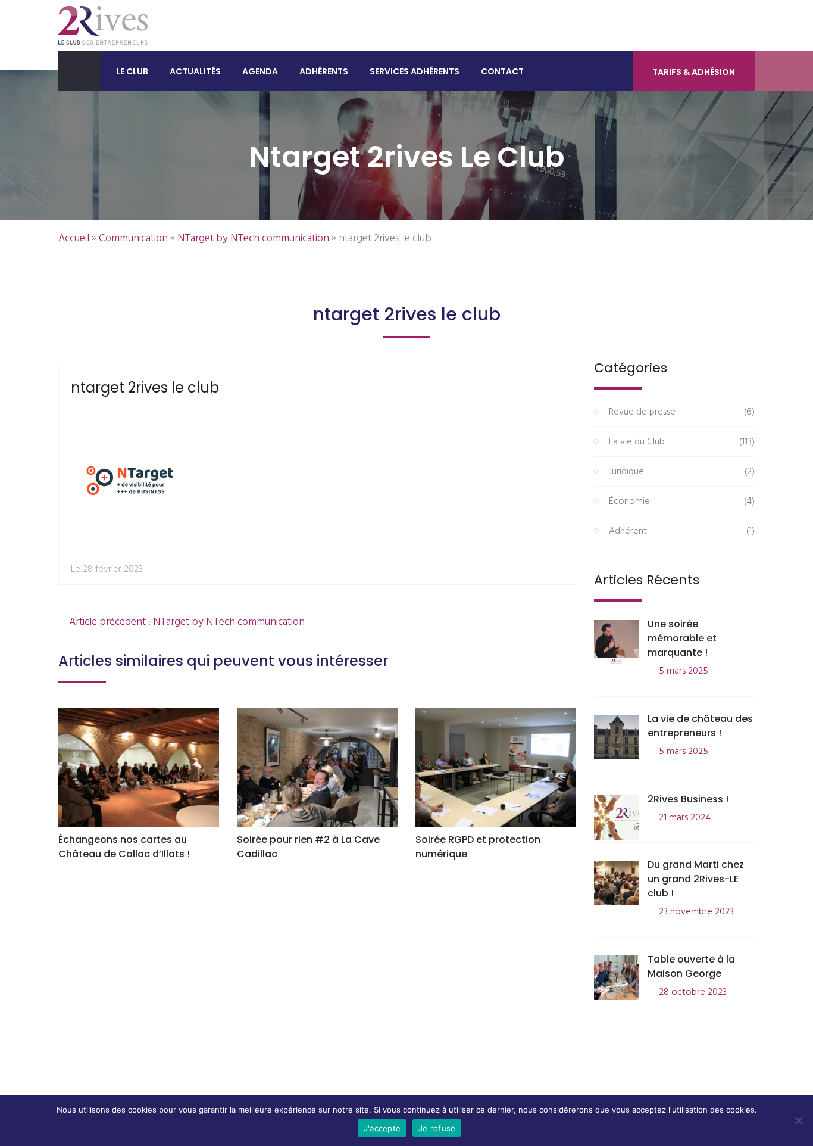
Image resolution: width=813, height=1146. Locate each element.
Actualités (195, 71)
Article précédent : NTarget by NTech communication (186, 622)
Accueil (73, 238)
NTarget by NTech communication (253, 238)
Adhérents (323, 71)
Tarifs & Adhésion (693, 72)
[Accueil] (79, 71)
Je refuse (436, 1128)
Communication (133, 238)
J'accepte (382, 1128)
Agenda (260, 71)
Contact (502, 71)
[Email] (561, 569)
